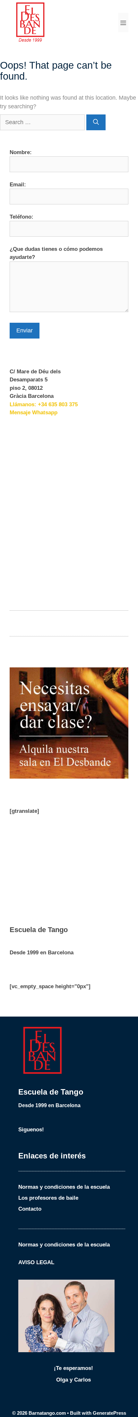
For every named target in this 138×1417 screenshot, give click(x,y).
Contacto (29, 1209)
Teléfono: (21, 217)
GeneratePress (109, 1413)
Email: (18, 185)
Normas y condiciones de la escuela (64, 1187)
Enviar (24, 330)
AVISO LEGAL (36, 1262)
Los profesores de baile (48, 1198)
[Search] (96, 122)
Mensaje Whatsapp (33, 412)
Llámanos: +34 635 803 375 (44, 404)
